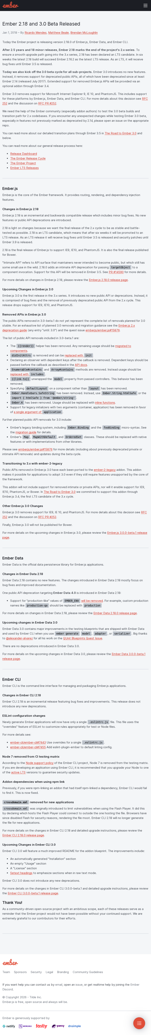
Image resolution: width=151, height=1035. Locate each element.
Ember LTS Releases (24, 168)
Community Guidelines (88, 972)
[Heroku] (25, 1028)
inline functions (105, 402)
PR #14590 (116, 272)
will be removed (92, 601)
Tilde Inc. (35, 997)
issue (79, 984)
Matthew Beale (58, 32)
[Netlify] (9, 1028)
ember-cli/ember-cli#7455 (28, 747)
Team (6, 972)
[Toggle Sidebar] (139, 1023)
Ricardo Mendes (36, 32)
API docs (81, 365)
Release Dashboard (23, 153)
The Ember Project (23, 163)
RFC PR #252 (47, 103)
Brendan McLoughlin (84, 32)
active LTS (18, 772)
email (58, 984)
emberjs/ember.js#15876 (103, 330)
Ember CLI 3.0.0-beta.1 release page (33, 893)
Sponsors (20, 972)
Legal (49, 972)
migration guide (26, 432)
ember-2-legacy (105, 470)
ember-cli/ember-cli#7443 (28, 742)
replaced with (78, 355)
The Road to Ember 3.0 (120, 133)
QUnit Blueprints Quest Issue (82, 638)
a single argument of (37, 412)
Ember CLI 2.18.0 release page (23, 835)
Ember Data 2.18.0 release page (115, 613)
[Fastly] (42, 1028)
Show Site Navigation (145, 5)
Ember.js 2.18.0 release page (108, 280)
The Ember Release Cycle (28, 158)
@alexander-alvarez (19, 638)
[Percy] (58, 1028)
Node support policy (39, 763)
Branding (63, 972)
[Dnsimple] (74, 1028)
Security (36, 972)
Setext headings (21, 873)
